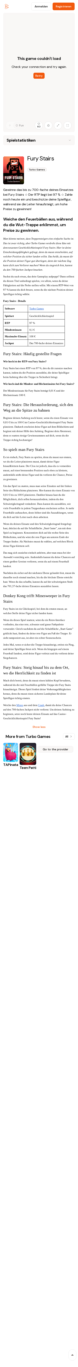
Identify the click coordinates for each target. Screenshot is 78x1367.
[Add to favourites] (48, 125)
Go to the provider (55, 749)
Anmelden (41, 6)
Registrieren (63, 6)
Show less (39, 727)
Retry (39, 76)
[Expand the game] (58, 125)
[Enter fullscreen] (68, 125)
